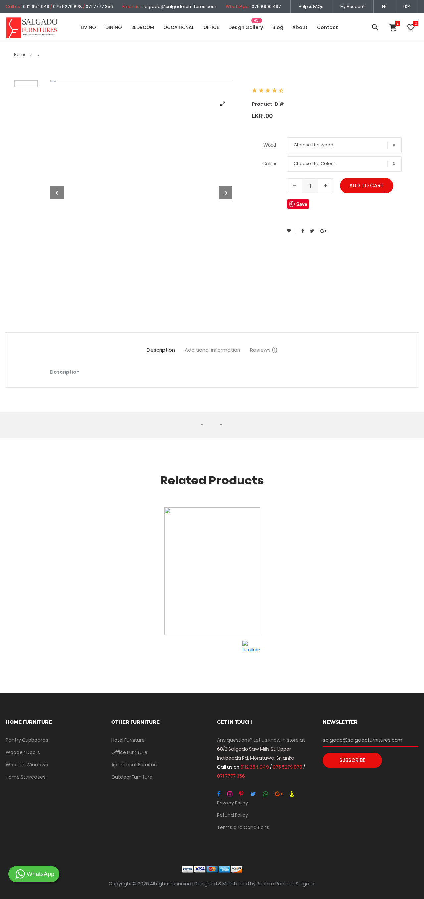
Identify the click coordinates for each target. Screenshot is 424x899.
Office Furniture (129, 752)
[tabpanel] (141, 193)
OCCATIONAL (178, 27)
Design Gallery (245, 27)
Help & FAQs (311, 6)
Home (20, 54)
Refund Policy (232, 815)
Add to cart (366, 185)
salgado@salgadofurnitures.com (179, 6)
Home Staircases (26, 777)
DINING (113, 27)
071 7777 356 (99, 6)
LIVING (88, 27)
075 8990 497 (266, 6)
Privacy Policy (232, 803)
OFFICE (211, 27)
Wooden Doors (23, 752)
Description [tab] (161, 350)
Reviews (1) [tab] (263, 350)
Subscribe (352, 760)
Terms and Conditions (243, 827)
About (300, 27)
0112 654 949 (36, 6)
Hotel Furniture (128, 740)
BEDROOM (142, 27)
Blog (277, 27)
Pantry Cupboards (27, 740)
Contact (327, 27)
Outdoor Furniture (131, 777)
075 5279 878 (67, 6)
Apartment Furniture (135, 764)
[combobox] (344, 145)
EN (384, 6)
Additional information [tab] (212, 350)
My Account (352, 6)
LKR (406, 6)
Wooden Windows (27, 764)
